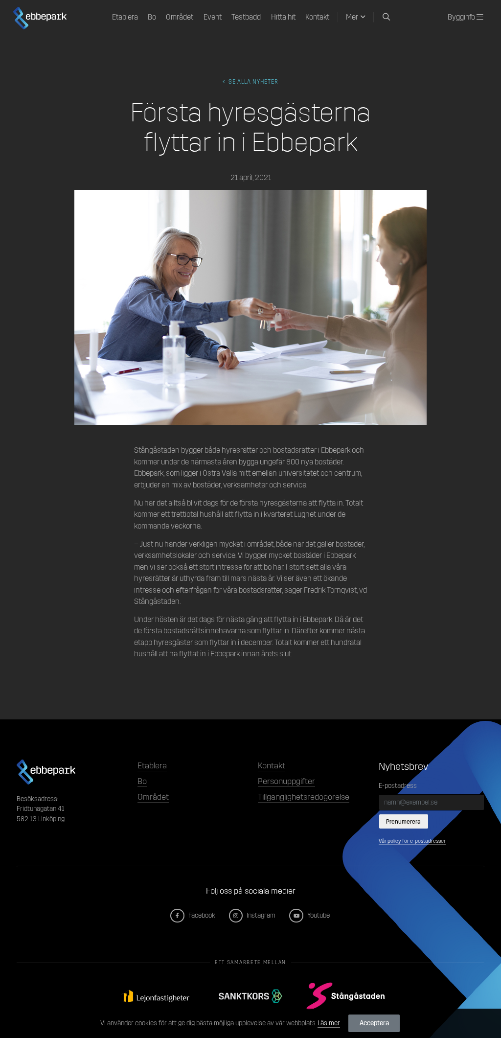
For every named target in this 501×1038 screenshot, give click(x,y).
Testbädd (246, 17)
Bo (152, 17)
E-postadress (398, 786)
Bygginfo (462, 17)
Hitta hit (283, 17)
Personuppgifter (286, 781)
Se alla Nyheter (252, 81)
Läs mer (329, 1023)
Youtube (317, 915)
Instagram (260, 915)
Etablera (125, 17)
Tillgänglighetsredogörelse (303, 797)
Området (179, 17)
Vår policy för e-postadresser (412, 841)
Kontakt (317, 17)
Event (213, 17)
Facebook (201, 915)
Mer (352, 17)
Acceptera (374, 1023)
